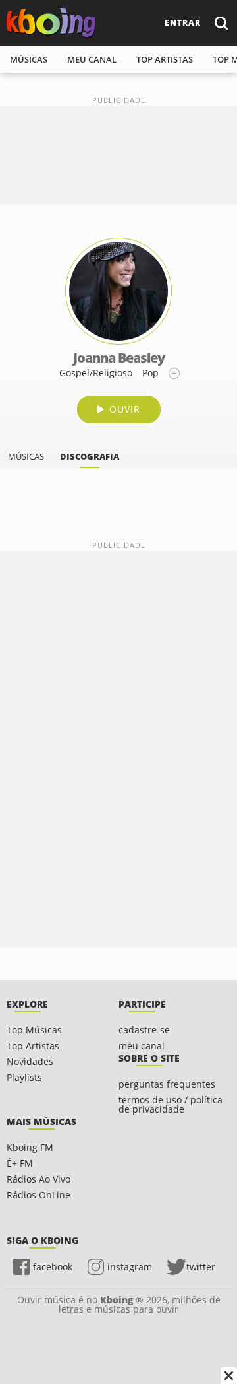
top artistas (164, 59)
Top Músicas (34, 1029)
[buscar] (220, 22)
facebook (52, 1267)
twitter (200, 1267)
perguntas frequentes (166, 1084)
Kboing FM (30, 1147)
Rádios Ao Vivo (38, 1179)
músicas (28, 59)
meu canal (92, 59)
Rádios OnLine (38, 1195)
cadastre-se (144, 1029)
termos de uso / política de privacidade (170, 1104)
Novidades (30, 1061)
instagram (129, 1267)
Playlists (24, 1077)
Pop (150, 372)
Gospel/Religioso (95, 372)
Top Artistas (33, 1045)
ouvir (124, 409)
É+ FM (20, 1163)
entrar (183, 22)
